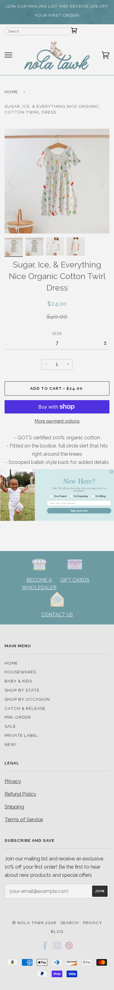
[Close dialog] (111, 471)
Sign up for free (78, 510)
